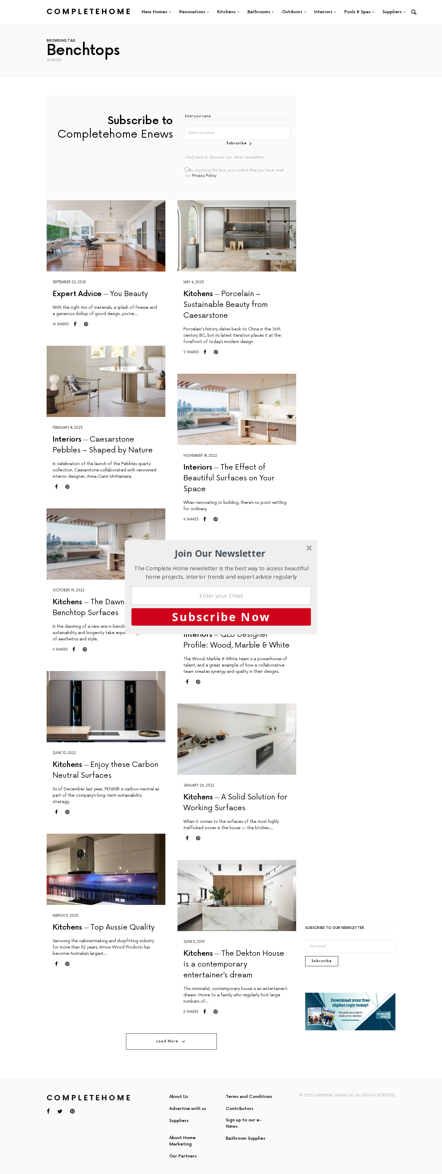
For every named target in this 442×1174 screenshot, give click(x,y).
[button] (220, 553)
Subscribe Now (221, 616)
